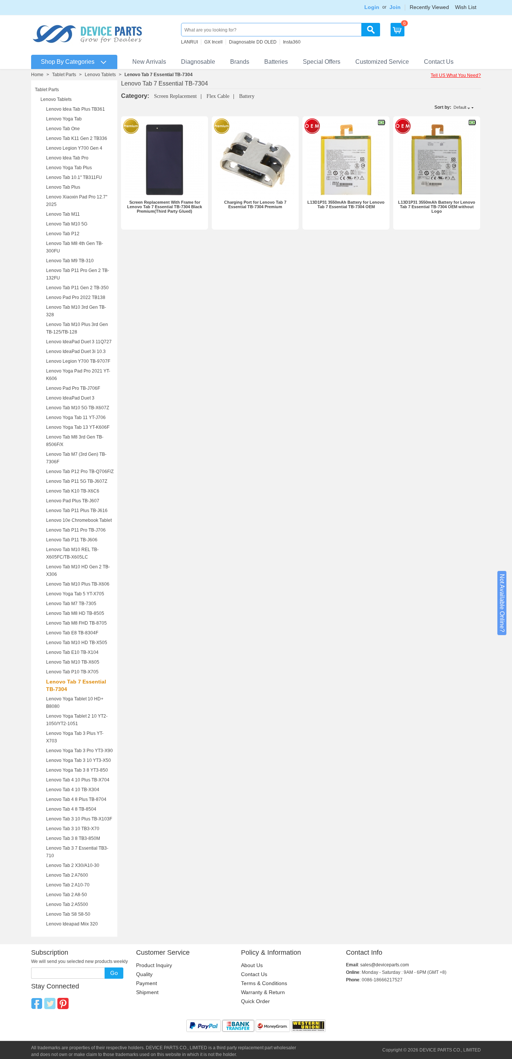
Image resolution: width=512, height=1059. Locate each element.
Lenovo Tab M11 (63, 214)
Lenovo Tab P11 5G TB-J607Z (76, 481)
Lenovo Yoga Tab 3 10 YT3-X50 (78, 760)
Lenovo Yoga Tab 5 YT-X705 (75, 593)
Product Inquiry (154, 965)
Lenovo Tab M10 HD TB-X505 (76, 642)
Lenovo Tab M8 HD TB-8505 (75, 613)
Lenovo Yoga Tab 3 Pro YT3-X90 (79, 750)
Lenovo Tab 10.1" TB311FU (74, 177)
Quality (144, 974)
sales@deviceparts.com (384, 964)
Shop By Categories (67, 62)
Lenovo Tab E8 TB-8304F (72, 632)
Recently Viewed (429, 7)
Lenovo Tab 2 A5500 (67, 904)
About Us (252, 965)
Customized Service (382, 62)
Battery (247, 96)
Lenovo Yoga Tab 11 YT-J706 (76, 417)
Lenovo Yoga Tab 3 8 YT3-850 (77, 770)
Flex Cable (218, 96)
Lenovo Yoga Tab (64, 119)
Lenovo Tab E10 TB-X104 (72, 652)
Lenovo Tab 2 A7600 (67, 875)
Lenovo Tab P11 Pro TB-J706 (76, 530)
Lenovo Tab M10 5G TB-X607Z (77, 407)
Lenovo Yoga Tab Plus (69, 167)
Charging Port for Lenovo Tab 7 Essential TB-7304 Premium (255, 204)
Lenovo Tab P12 (62, 233)
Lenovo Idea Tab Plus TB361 (75, 109)
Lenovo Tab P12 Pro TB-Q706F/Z (80, 471)
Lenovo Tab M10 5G (66, 224)
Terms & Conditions (264, 983)
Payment (146, 983)
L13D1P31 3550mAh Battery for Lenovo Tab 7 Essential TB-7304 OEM (346, 204)
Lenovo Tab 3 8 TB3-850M (73, 838)
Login (371, 7)
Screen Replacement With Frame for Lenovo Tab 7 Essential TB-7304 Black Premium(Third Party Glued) (164, 206)
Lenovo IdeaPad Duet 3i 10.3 (76, 351)
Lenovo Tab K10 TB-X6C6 (72, 491)
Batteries (276, 62)
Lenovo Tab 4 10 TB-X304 (72, 789)
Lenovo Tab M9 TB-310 (70, 260)
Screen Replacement (175, 96)
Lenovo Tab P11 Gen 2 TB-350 (77, 287)
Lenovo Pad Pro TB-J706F (73, 388)
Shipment (147, 992)
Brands (239, 62)
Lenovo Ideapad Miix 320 (72, 924)
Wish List (465, 7)
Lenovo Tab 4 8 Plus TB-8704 (76, 799)
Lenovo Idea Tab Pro (67, 158)
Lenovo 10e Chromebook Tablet (79, 520)
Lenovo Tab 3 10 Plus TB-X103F (79, 819)
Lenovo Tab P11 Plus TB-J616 (77, 510)
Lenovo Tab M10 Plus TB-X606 (77, 584)
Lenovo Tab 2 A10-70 (68, 885)
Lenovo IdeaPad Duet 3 (70, 398)
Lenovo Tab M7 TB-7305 (71, 603)
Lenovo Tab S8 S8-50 (68, 914)
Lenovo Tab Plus (63, 187)
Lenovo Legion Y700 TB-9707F (78, 361)
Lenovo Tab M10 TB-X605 (72, 662)
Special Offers (321, 62)
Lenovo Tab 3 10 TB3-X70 (72, 828)
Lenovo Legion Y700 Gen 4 (74, 148)
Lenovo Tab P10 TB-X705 (72, 671)
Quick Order (255, 1001)
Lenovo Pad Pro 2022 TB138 (75, 297)
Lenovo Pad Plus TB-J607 (72, 500)
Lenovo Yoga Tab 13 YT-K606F (77, 427)
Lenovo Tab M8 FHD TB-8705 (76, 623)
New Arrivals (149, 62)
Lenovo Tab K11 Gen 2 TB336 (76, 138)
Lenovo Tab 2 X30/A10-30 (72, 865)
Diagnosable (198, 62)
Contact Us (439, 62)
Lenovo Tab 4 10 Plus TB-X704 (77, 780)
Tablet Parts (64, 74)
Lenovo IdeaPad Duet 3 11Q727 (79, 341)
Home (37, 74)
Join (395, 7)
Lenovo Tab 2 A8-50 (66, 894)
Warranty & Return (263, 992)
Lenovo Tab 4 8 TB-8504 (71, 809)
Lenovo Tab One (63, 128)
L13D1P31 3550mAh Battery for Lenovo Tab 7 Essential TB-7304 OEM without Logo (436, 206)
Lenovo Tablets (100, 74)
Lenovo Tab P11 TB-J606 (71, 539)
